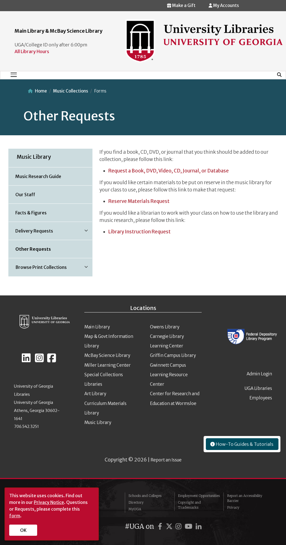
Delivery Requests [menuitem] (31, 233)
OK (23, 530)
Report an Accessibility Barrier (244, 498)
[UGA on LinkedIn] (198, 526)
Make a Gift (183, 5)
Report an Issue (166, 460)
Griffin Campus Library (173, 355)
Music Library (97, 422)
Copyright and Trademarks (189, 505)
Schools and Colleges (144, 496)
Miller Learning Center (107, 365)
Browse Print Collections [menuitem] (38, 269)
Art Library (95, 393)
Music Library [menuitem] (34, 156)
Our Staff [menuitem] (25, 194)
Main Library (97, 327)
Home (41, 91)
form (14, 515)
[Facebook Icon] (51, 360)
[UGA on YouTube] (189, 526)
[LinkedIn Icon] (26, 360)
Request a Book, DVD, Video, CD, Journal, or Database (168, 171)
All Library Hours (32, 51)
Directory (136, 502)
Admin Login (259, 373)
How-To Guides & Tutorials (244, 444)
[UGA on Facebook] (161, 526)
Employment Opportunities (199, 496)
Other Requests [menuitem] (33, 249)
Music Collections (70, 91)
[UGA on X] (170, 526)
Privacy (233, 507)
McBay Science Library (107, 355)
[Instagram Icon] (39, 360)
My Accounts (225, 5)
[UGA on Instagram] (179, 526)
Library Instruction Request (139, 232)
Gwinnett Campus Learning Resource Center (169, 374)
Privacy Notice (49, 502)
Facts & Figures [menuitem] (31, 212)
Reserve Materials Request (139, 201)
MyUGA (134, 509)
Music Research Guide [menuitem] (38, 176)
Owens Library (164, 327)
